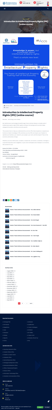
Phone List (7, 399)
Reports (5, 338)
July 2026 (9, 273)
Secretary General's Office (10, 349)
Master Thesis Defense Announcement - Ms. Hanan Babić (25, 215)
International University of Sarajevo (11, 169)
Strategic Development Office (11, 362)
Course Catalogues (32, 327)
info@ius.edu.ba (9, 395)
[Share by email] (11, 200)
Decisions (6, 332)
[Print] (16, 200)
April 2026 (9, 278)
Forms (5, 340)
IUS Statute (6, 324)
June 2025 (9, 298)
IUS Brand (30, 330)
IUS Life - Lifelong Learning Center (11, 167)
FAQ (29, 340)
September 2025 (11, 292)
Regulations (6, 327)
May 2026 (9, 276)
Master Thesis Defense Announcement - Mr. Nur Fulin (23, 230)
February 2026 (10, 282)
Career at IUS (31, 335)
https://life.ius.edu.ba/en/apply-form (22, 164)
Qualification (31, 324)
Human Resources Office (9, 360)
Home (24, 19)
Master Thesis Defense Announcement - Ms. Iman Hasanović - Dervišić (28, 225)
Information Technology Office (11, 373)
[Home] (10, 3)
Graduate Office (7, 357)
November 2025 (11, 288)
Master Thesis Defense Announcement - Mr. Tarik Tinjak (24, 235)
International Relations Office (11, 365)
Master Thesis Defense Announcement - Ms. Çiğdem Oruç (25, 256)
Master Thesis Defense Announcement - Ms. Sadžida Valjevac (26, 241)
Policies (5, 335)
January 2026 (10, 284)
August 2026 (10, 271)
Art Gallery (30, 332)
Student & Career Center (10, 354)
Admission (30, 322)
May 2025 (9, 300)
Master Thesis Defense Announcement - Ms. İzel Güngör (24, 220)
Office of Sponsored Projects (10, 368)
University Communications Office (12, 376)
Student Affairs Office (9, 352)
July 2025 (9, 296)
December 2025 (11, 286)
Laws (5, 330)
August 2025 (10, 294)
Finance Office (7, 370)
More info (17, 408)
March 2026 (10, 280)
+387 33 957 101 (26, 3)
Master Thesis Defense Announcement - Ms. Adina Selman (25, 209)
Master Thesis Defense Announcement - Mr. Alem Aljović (24, 246)
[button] (18, 200)
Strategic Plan (7, 322)
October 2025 (10, 290)
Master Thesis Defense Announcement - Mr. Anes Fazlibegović (26, 251)
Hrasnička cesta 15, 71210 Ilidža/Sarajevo (15, 390)
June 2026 (9, 275)
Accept (40, 407)
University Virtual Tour (33, 338)
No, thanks (47, 407)
